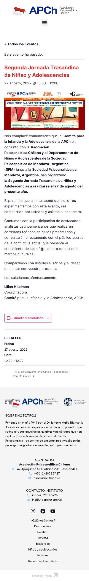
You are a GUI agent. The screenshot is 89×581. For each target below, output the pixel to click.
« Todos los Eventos (21, 44)
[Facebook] (43, 511)
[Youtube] (53, 511)
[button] (44, 22)
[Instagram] (33, 511)
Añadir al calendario (29, 318)
